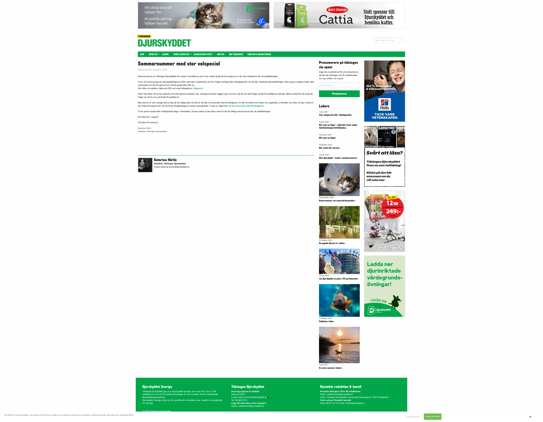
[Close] (530, 416)
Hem (142, 54)
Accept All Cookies (432, 417)
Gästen (220, 54)
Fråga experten (181, 54)
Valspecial (198, 88)
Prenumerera (339, 93)
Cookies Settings (413, 417)
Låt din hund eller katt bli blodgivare (246, 106)
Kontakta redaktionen (259, 54)
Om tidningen (236, 54)
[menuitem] (142, 54)
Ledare (165, 54)
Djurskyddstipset (203, 54)
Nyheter (153, 54)
